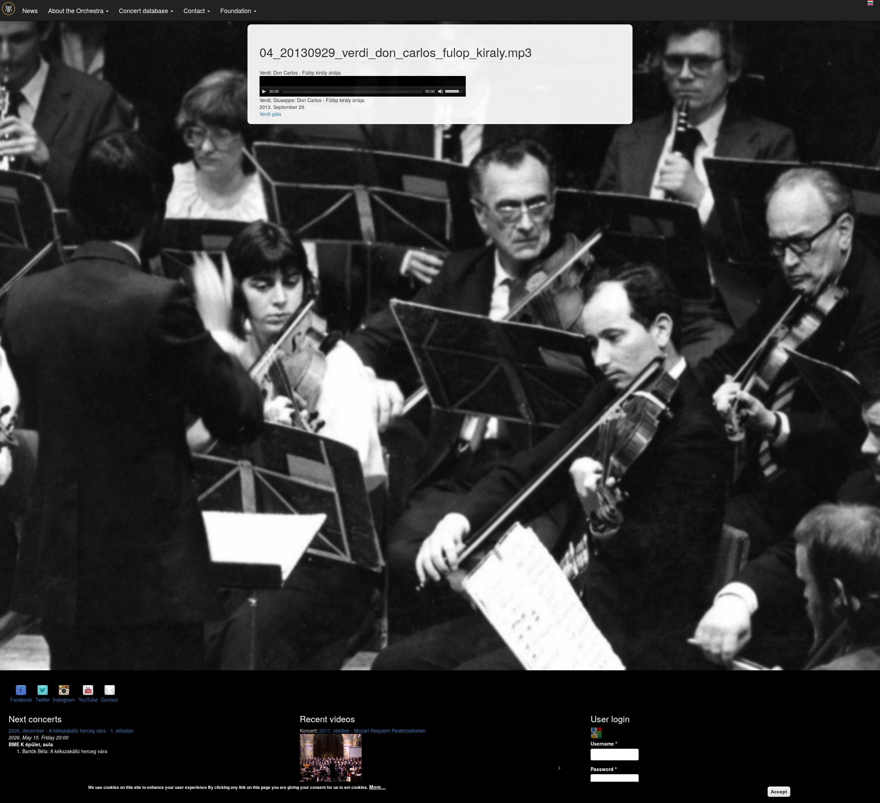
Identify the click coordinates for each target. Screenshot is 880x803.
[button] (321, 765)
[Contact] (109, 689)
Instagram (64, 699)
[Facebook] (20, 689)
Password (604, 769)
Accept (779, 791)
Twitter (42, 699)
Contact (195, 10)
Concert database (144, 10)
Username (604, 743)
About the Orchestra (76, 10)
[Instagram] (63, 689)
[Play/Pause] (264, 91)
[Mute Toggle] (440, 91)
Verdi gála (270, 113)
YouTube (88, 699)
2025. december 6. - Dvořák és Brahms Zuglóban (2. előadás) (76, 730)
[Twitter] (42, 689)
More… (377, 786)
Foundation (236, 10)
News (30, 10)
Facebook (21, 699)
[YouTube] (88, 689)
